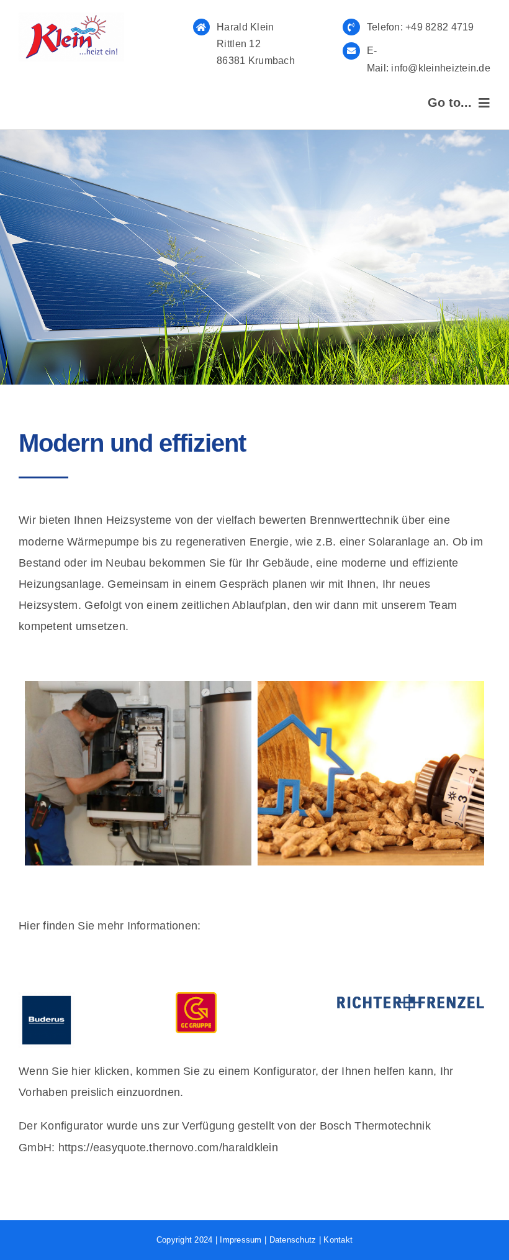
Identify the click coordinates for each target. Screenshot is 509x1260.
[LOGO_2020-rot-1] (71, 18)
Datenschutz (293, 1239)
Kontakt (338, 1239)
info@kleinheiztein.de (439, 68)
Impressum (240, 1239)
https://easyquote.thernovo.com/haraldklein (168, 1147)
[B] (46, 998)
